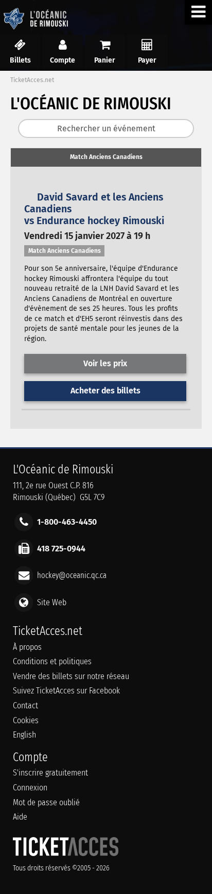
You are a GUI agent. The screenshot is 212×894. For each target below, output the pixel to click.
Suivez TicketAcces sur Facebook (66, 691)
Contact (25, 705)
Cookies (26, 720)
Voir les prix (105, 363)
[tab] (106, 157)
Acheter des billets (105, 390)
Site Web (51, 602)
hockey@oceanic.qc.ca (72, 575)
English (24, 735)
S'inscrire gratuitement (50, 773)
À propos (27, 647)
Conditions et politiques (52, 661)
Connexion (30, 787)
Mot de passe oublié (46, 802)
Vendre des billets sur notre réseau (71, 676)
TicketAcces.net (32, 80)
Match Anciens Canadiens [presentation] (106, 157)
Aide (20, 817)
